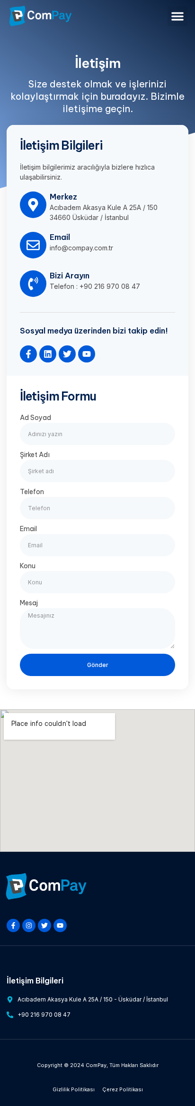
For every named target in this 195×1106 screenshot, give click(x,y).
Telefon (32, 491)
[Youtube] (86, 353)
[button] (177, 16)
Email (28, 528)
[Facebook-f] (28, 353)
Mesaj (29, 603)
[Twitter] (67, 353)
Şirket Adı (35, 454)
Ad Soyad (35, 417)
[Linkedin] (47, 353)
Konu (27, 566)
